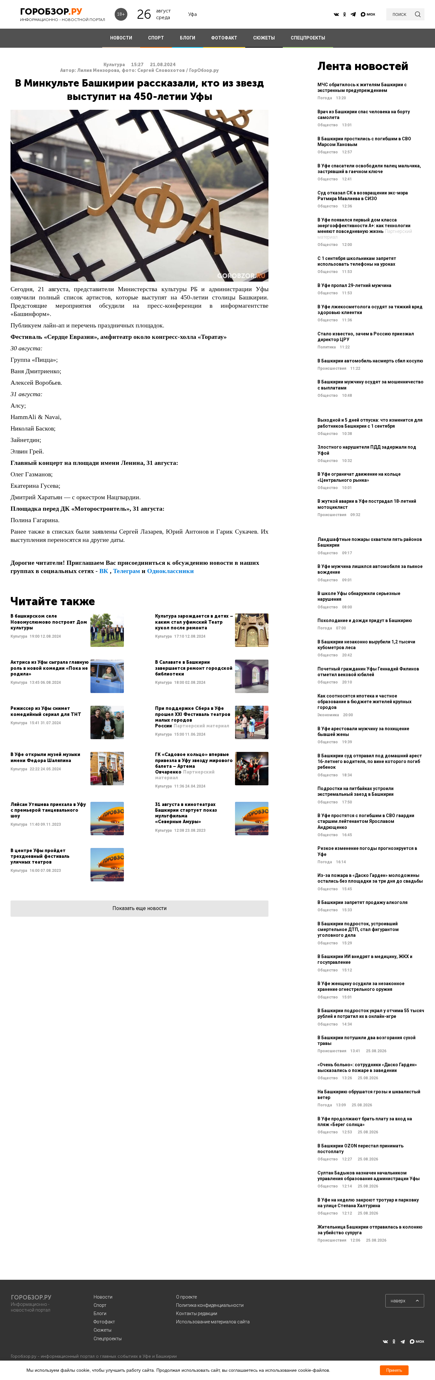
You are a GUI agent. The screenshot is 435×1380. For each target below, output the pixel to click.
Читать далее (67, 630)
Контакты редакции (196, 1313)
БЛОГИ (187, 37)
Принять (394, 1370)
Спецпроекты (108, 1338)
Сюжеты (102, 1330)
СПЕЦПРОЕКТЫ (308, 37)
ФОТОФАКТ (224, 37)
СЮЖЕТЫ (264, 37)
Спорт (100, 1305)
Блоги (100, 1313)
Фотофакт (104, 1321)
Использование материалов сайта (213, 1321)
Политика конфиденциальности (210, 1305)
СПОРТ (156, 37)
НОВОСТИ (121, 37)
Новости (103, 1296)
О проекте (186, 1296)
